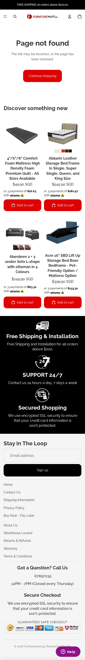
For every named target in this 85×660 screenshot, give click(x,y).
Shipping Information (19, 500)
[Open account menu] (70, 16)
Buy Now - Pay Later (19, 515)
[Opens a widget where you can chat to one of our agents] (68, 652)
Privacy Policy (14, 508)
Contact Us (12, 492)
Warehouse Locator (18, 533)
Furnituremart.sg (34, 646)
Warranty (10, 548)
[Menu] (5, 16)
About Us (10, 525)
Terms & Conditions (18, 556)
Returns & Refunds (17, 540)
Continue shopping (42, 76)
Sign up (42, 470)
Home (8, 484)
